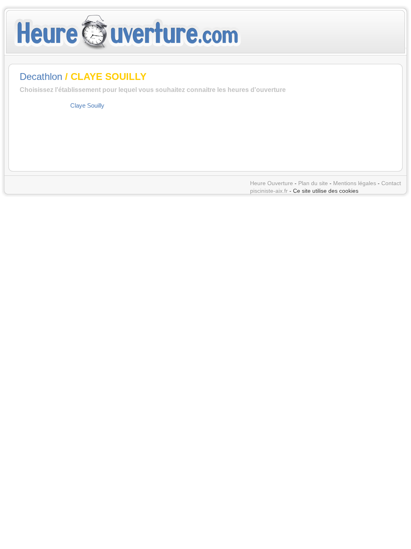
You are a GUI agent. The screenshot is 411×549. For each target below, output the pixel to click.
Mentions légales (354, 183)
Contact (391, 183)
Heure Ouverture (271, 183)
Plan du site (313, 183)
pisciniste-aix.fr (269, 191)
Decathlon (41, 76)
